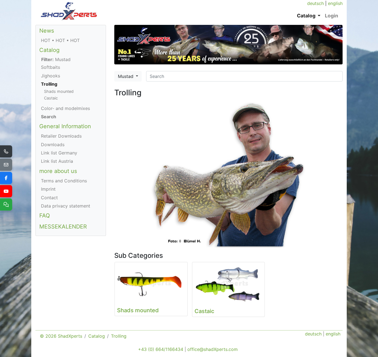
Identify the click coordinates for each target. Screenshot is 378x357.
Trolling (49, 84)
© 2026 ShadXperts (61, 336)
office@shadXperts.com (212, 349)
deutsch (315, 3)
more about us (58, 171)
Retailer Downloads (61, 136)
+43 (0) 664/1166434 (160, 349)
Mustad (126, 76)
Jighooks (50, 75)
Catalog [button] (307, 16)
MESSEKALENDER (63, 226)
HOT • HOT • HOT (60, 40)
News (46, 30)
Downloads (52, 144)
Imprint (48, 189)
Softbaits (50, 67)
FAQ (44, 215)
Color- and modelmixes (65, 108)
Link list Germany (59, 153)
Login (331, 16)
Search (48, 116)
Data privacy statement (65, 206)
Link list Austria (57, 161)
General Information (65, 126)
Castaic (51, 98)
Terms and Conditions (64, 180)
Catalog (49, 50)
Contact (49, 197)
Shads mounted (59, 91)
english (335, 3)
